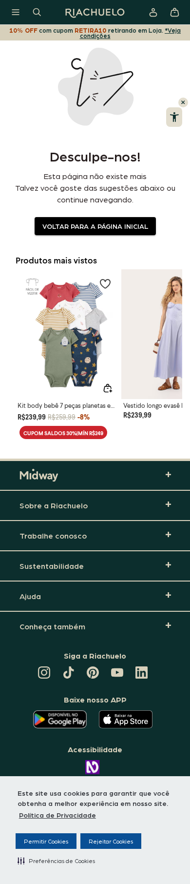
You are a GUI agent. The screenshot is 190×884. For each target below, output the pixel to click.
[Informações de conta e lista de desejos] (153, 12)
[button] (56, 860)
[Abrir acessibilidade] (174, 117)
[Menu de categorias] (15, 12)
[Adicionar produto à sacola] (107, 388)
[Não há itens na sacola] (174, 12)
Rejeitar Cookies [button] (111, 841)
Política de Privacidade (57, 814)
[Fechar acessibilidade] (183, 102)
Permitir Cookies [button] (46, 841)
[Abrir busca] (37, 12)
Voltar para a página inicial (95, 225)
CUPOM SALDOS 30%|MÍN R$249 (63, 433)
